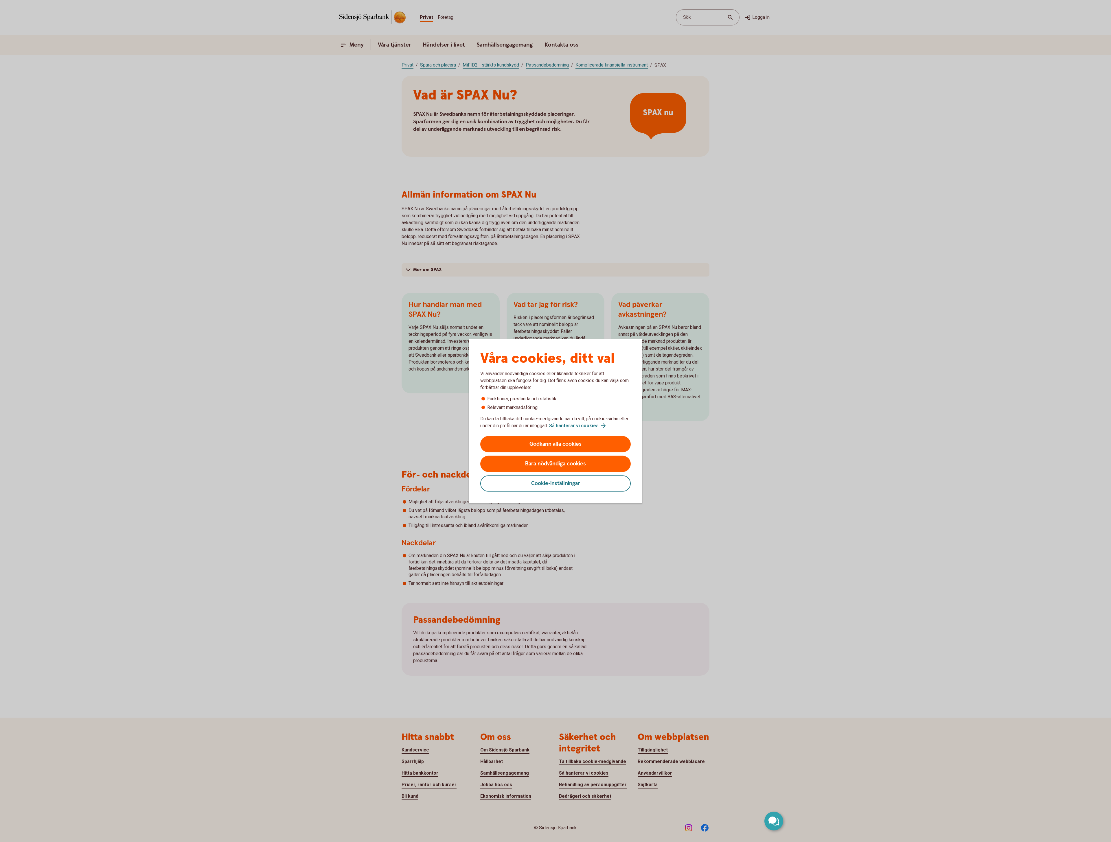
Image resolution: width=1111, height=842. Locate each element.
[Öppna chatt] (773, 821)
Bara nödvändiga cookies (555, 463)
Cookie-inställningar (555, 483)
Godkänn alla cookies (555, 444)
